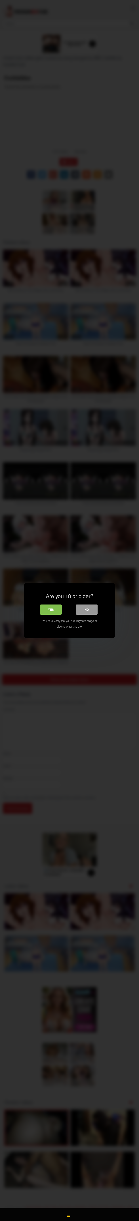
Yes (51, 609)
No (87, 609)
